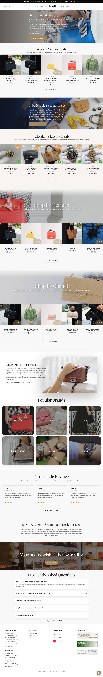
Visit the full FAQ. (59, 621)
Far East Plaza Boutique (60, 1)
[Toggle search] (98, 6)
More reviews (51, 510)
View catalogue (51, 89)
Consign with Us (33, 635)
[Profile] (85, 6)
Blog (62, 6)
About (42, 6)
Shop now (51, 562)
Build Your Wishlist (37, 35)
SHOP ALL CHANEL (51, 341)
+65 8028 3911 (36, 1)
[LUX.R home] (52, 6)
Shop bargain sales (51, 180)
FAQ (67, 6)
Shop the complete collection (17, 382)
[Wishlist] (90, 6)
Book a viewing (33, 633)
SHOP (36, 6)
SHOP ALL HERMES (51, 260)
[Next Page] (99, 70)
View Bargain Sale (36, 124)
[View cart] (94, 6)
